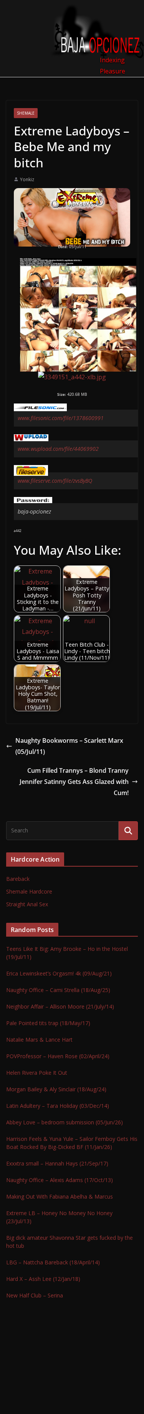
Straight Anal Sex (27, 904)
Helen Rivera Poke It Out (36, 1072)
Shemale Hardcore (29, 891)
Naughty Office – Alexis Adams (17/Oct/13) (59, 1180)
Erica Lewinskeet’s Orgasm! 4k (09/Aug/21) (59, 973)
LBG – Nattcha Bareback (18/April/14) (53, 1262)
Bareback (18, 878)
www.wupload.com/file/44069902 (58, 448)
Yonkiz (27, 179)
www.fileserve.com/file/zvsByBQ (55, 480)
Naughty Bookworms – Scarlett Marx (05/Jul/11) (69, 746)
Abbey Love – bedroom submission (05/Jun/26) (64, 1122)
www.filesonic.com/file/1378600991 (61, 418)
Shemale (26, 113)
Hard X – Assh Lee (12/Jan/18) (43, 1278)
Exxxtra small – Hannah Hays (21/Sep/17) (57, 1163)
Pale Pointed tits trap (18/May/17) (48, 1023)
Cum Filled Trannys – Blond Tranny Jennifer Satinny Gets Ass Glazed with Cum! (74, 781)
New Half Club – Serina (34, 1295)
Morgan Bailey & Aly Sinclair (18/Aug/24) (56, 1089)
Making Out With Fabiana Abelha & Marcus (59, 1196)
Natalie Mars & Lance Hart (39, 1039)
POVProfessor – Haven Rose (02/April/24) (57, 1056)
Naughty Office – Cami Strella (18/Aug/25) (58, 990)
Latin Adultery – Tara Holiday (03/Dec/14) (57, 1105)
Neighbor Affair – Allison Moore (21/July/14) (60, 1006)
